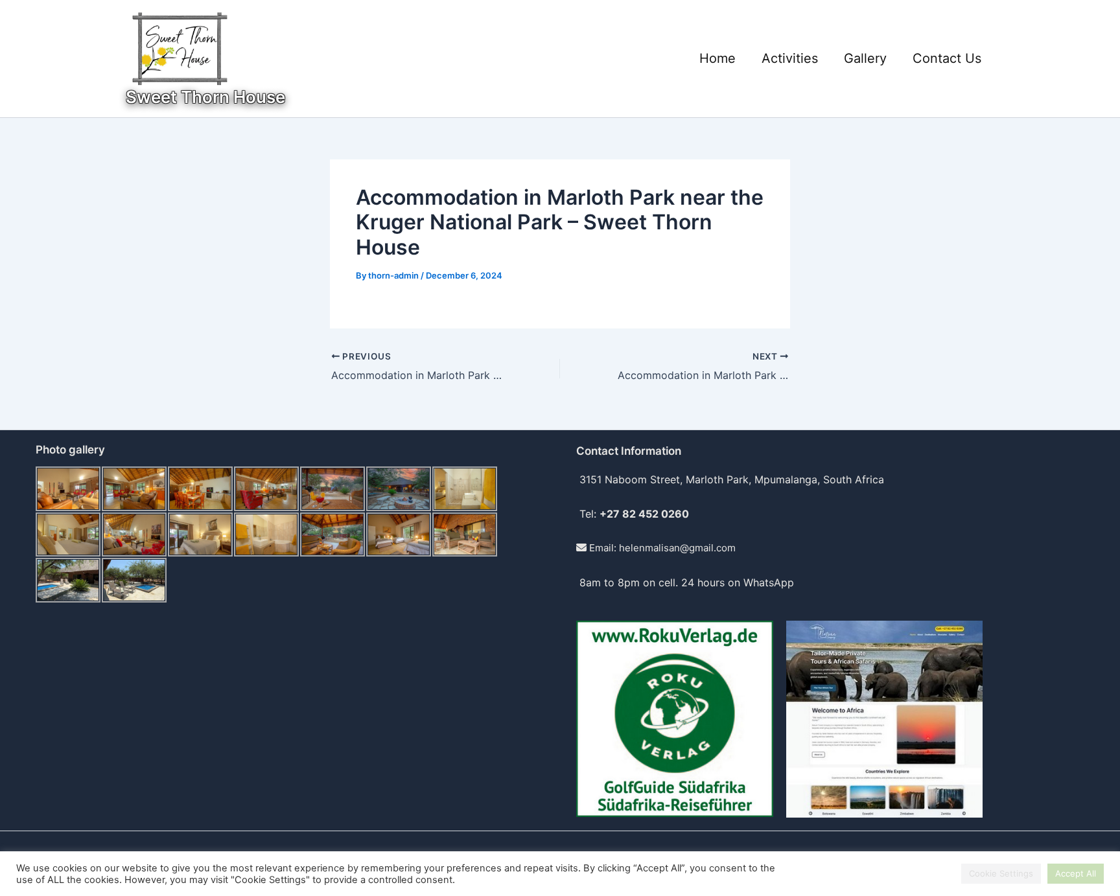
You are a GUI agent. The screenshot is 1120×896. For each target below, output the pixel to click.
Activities (790, 58)
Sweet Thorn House (205, 97)
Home (717, 58)
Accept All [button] (1075, 873)
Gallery (865, 58)
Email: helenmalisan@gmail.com (661, 548)
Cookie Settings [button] (1001, 873)
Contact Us (947, 58)
